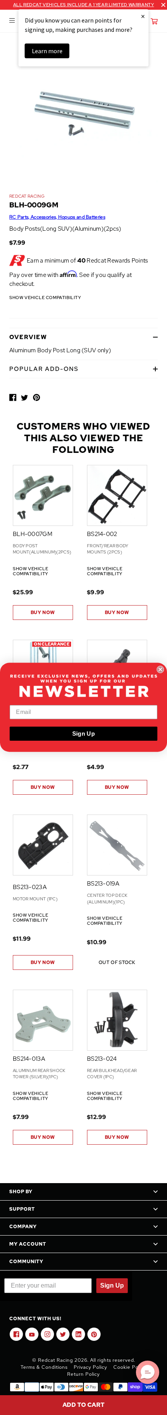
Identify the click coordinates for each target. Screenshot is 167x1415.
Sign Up (83, 734)
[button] (147, 1372)
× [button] (143, 16)
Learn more (47, 51)
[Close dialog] (160, 669)
